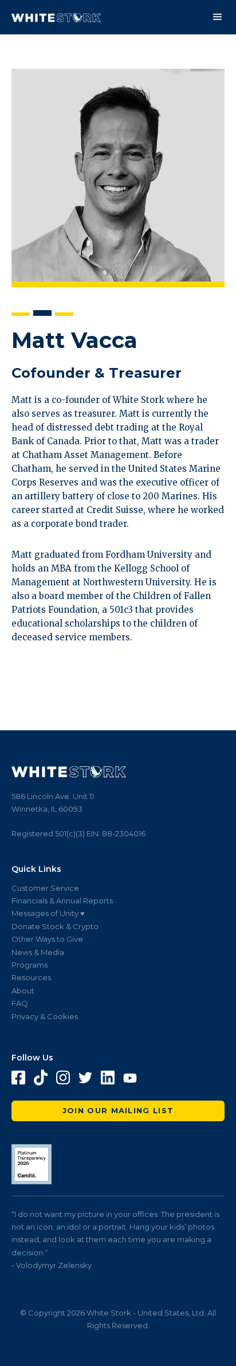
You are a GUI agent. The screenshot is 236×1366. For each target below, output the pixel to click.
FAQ (19, 1003)
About (22, 990)
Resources (31, 977)
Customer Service (45, 888)
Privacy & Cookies (44, 1016)
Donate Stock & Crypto (55, 926)
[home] (56, 17)
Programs (29, 964)
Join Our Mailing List (118, 1110)
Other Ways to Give (47, 939)
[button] (217, 17)
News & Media (37, 952)
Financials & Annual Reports (62, 900)
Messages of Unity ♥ (48, 913)
